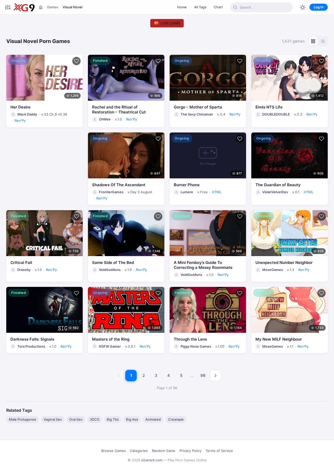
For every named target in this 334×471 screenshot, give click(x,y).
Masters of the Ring (110, 339)
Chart (218, 7)
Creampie (176, 419)
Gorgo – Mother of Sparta (198, 107)
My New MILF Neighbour (278, 339)
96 (203, 375)
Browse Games (113, 451)
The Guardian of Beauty (278, 184)
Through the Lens (190, 339)
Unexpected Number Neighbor (284, 262)
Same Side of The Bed (113, 262)
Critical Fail (21, 262)
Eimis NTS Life (269, 107)
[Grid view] (313, 41)
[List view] (322, 41)
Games (52, 7)
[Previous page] (118, 375)
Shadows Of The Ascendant (118, 184)
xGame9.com (151, 460)
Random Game (163, 451)
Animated (153, 419)
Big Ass (132, 419)
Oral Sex (75, 419)
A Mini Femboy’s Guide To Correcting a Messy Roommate (203, 265)
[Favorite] (76, 61)
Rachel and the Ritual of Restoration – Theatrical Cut (119, 109)
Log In (319, 7)
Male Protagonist (22, 419)
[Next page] (215, 375)
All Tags (200, 7)
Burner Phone (187, 184)
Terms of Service (219, 451)
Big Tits (113, 419)
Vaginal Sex (53, 419)
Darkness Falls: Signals (32, 339)
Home (182, 7)
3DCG (94, 419)
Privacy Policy (190, 451)
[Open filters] (8, 7)
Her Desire (20, 107)
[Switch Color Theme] (302, 7)
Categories (139, 451)
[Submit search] (235, 7)
